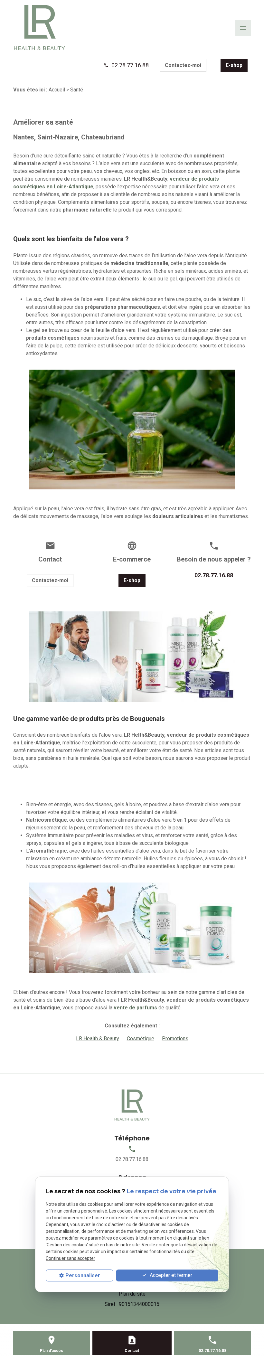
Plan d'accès (51, 1350)
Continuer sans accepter (70, 1258)
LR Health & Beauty (97, 1038)
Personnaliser (82, 1275)
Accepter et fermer (170, 1275)
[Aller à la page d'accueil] (39, 27)
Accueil (57, 90)
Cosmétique (140, 1038)
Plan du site (132, 1294)
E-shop (234, 65)
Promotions (175, 1038)
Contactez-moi (183, 65)
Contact (132, 1350)
